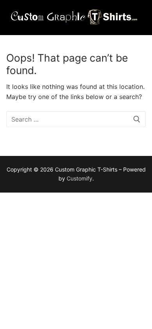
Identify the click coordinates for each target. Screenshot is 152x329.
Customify (79, 178)
